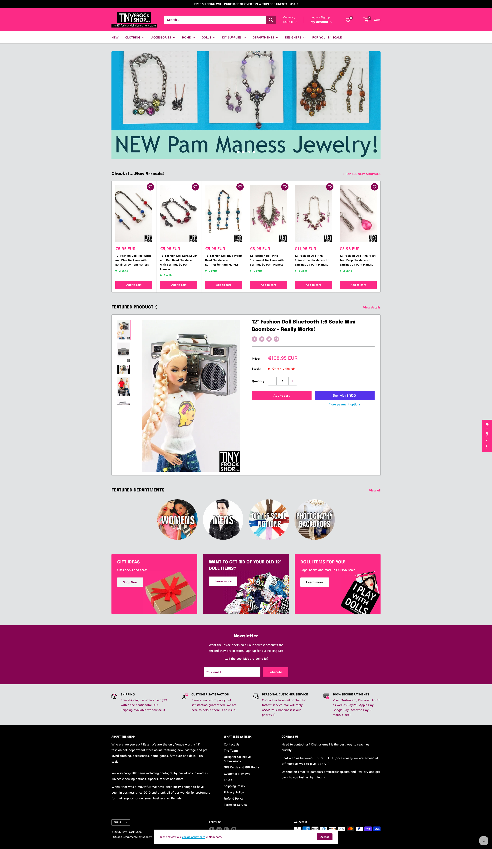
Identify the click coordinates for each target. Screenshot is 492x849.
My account (320, 22)
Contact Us (231, 744)
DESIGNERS (293, 37)
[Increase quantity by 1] (293, 381)
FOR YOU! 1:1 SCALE (327, 37)
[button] (150, 187)
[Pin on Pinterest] (261, 339)
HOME (186, 37)
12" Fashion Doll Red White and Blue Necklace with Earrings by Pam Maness (133, 260)
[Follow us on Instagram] (219, 829)
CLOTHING (132, 37)
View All (375, 490)
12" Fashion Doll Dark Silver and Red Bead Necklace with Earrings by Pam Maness (178, 262)
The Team (231, 750)
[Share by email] (276, 339)
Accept (324, 836)
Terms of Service (236, 804)
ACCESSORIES (161, 37)
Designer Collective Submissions (237, 759)
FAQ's (228, 779)
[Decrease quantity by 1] (272, 381)
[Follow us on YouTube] (233, 829)
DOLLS (206, 37)
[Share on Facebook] (254, 339)
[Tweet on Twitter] (269, 339)
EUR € (117, 822)
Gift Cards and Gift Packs (241, 767)
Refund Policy (234, 798)
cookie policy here (193, 836)
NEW (115, 37)
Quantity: (259, 381)
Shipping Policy (234, 786)
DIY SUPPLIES (232, 37)
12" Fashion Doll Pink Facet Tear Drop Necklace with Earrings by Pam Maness (358, 260)
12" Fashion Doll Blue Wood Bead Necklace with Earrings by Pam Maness (223, 260)
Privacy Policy (234, 792)
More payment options (345, 404)
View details (372, 307)
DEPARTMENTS (263, 37)
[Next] (380, 236)
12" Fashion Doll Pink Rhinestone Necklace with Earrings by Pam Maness (312, 260)
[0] (348, 20)
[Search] (271, 20)
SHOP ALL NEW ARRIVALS (362, 173)
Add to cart (133, 284)
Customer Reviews (237, 773)
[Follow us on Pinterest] (226, 829)
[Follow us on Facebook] (211, 829)
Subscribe (275, 672)
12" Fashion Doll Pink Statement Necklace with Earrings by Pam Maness (267, 260)
